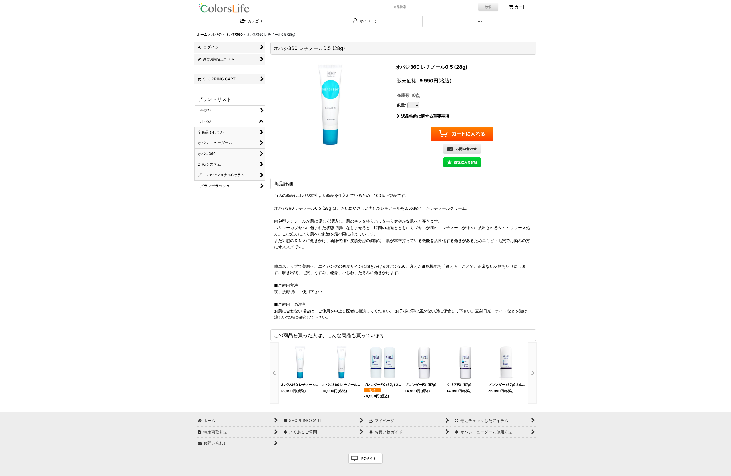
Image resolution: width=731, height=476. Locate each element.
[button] (480, 21)
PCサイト (368, 458)
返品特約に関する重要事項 (425, 116)
